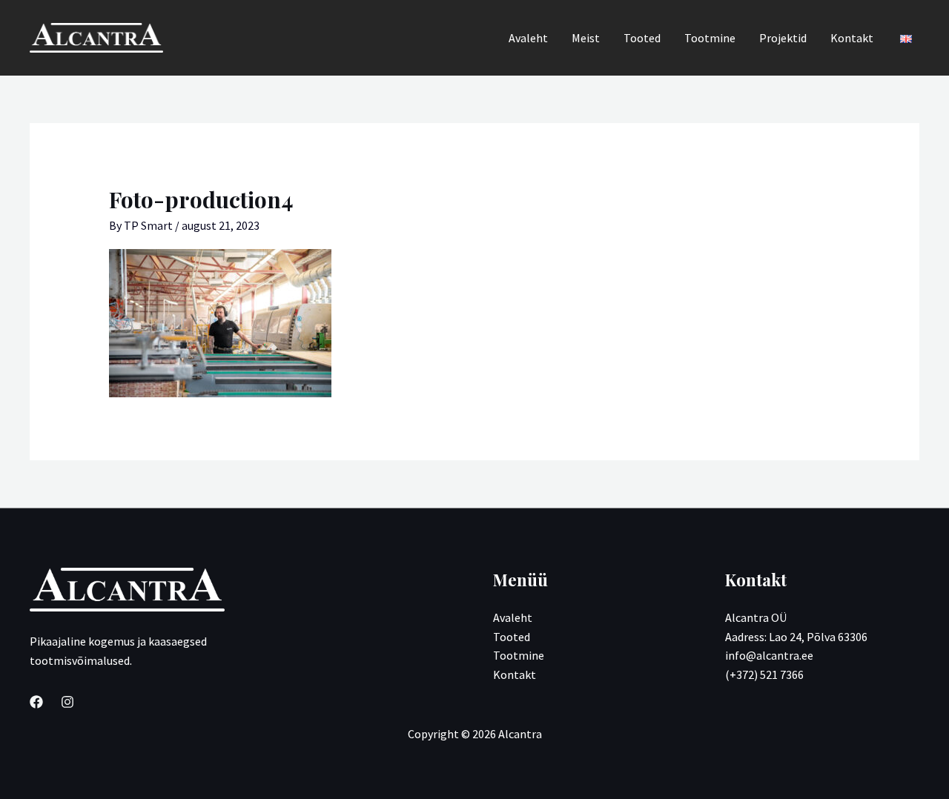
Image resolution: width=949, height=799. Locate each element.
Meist (586, 37)
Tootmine (709, 37)
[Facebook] (36, 702)
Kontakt (851, 37)
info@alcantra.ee (769, 655)
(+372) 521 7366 (764, 674)
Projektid (783, 37)
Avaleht (528, 37)
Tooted (642, 37)
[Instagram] (67, 702)
